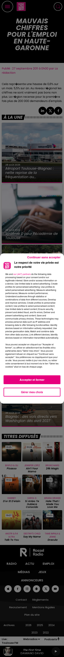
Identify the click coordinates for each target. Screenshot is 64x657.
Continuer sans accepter (43, 257)
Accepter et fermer (32, 380)
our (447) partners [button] (22, 273)
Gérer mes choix (32, 392)
